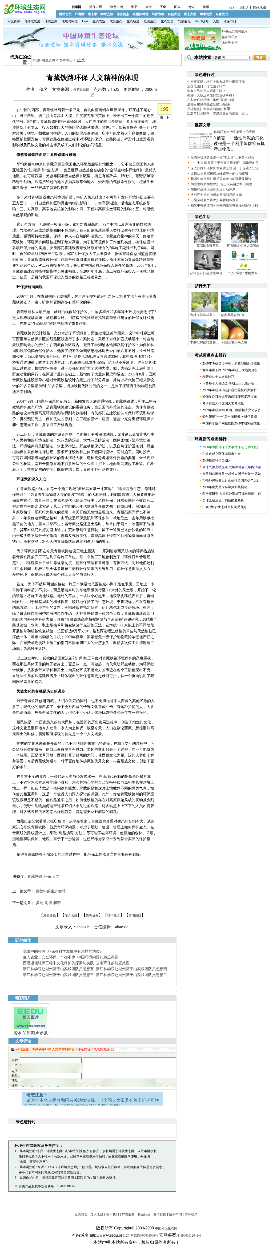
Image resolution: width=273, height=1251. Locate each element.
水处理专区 (230, 42)
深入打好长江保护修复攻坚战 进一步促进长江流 (225, 168)
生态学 (92, 14)
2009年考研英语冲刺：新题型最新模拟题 (231, 363)
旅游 (148, 7)
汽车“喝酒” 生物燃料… (244, 273)
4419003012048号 (189, 1235)
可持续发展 (32, 21)
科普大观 (174, 14)
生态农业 (99, 21)
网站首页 (65, 14)
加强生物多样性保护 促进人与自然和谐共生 (221, 184)
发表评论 (49, 915)
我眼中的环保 (34, 951)
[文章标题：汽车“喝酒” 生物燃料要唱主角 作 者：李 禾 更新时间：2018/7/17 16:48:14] (244, 270)
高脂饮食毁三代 (207, 246)
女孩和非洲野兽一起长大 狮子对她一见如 (231, 474)
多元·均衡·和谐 (48, 903)
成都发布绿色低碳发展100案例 (208, 104)
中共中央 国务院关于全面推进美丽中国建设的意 (225, 163)
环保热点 (123, 14)
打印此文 (113, 915)
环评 (85, 21)
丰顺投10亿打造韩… (204, 342)
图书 (134, 7)
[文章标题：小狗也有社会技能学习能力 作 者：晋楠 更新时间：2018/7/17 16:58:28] (208, 270)
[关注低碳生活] (202, 49)
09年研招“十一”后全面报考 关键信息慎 (229, 417)
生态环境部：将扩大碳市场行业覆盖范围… (217, 82)
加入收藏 (71, 915)
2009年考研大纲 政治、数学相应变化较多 (231, 410)
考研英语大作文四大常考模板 (223, 403)
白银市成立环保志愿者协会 (221, 454)
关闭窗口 (135, 915)
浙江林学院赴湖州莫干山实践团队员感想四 (131, 969)
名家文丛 (222, 14)
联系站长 (144, 1214)
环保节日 (229, 21)
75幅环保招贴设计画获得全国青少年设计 (231, 480)
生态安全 (167, 21)
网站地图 (259, 7)
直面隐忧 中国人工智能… (245, 246)
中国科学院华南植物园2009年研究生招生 (231, 423)
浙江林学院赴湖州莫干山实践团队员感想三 (58, 975)
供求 (206, 7)
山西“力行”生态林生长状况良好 (224, 507)
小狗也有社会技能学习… (207, 273)
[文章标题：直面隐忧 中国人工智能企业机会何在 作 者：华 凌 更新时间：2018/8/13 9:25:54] (244, 242)
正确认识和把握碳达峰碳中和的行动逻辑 (219, 173)
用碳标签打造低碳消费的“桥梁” (209, 109)
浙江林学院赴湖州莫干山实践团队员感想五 (58, 969)
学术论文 (206, 14)
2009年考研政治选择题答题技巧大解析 (229, 390)
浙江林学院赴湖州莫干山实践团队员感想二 (131, 975)
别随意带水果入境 (234, 342)
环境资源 (13, 21)
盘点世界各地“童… (234, 315)
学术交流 (107, 14)
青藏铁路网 (81, 90)
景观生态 (150, 21)
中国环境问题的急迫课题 (97, 957)
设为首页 (81, 1214)
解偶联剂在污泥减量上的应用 (234, 132)
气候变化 (184, 21)
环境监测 (51, 21)
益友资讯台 (230, 37)
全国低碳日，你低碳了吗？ (206, 86)
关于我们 (112, 1214)
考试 (191, 7)
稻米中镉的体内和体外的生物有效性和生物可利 (224, 205)
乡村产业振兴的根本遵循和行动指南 (216, 195)
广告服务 (128, 1214)
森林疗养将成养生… (204, 315)
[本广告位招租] (91, 49)
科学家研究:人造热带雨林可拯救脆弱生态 (231, 494)
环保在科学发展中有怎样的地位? (74, 951)
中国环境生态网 (44, 60)
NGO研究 (201, 21)
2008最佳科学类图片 (216, 460)
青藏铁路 (34, 876)
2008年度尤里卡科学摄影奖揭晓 (224, 487)
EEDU (243, 7)
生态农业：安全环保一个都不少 (49, 957)
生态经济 (133, 21)
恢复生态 (116, 21)
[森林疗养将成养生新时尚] (204, 312)
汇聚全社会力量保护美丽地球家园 (215, 200)
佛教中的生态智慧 (51, 891)
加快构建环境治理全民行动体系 (213, 189)
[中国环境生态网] (24, 13)
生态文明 (190, 14)
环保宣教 (158, 14)
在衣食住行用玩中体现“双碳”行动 (211, 100)
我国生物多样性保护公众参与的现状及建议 (221, 179)
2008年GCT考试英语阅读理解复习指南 (229, 397)
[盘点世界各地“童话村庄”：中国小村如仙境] (234, 312)
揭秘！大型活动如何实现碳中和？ (211, 95)
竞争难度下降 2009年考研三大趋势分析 (230, 370)
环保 (47, 876)
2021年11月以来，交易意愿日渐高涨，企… (217, 113)
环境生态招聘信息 (234, 31)
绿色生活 (116, 7)
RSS (231, 7)
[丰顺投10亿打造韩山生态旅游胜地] (204, 339)
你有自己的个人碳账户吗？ (206, 91)
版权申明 (175, 1214)
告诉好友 (92, 915)
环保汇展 (95, 7)
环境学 (80, 14)
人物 (216, 21)
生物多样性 (140, 14)
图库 (177, 7)
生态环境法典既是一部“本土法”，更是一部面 (222, 157)
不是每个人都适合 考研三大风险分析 (228, 383)
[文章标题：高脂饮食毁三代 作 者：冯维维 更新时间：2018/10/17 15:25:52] (208, 242)
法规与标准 (70, 21)
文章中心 (65, 60)
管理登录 (191, 1214)
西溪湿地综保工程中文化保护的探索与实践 (58, 963)
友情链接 (159, 1214)
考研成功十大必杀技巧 (218, 377)
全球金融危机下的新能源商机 (223, 500)
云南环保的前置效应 (113, 963)
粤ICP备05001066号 (144, 1235)
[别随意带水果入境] (234, 339)
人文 (55, 876)
